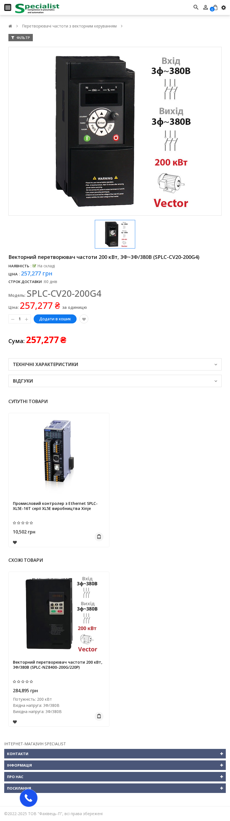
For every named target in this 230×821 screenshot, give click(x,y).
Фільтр (23, 37)
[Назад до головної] (10, 26)
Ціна (13, 274)
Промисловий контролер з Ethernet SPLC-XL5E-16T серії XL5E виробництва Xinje (55, 506)
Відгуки (23, 381)
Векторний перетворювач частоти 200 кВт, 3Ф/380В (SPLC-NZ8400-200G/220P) (57, 664)
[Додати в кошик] (99, 536)
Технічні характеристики (45, 364)
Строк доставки (25, 281)
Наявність (18, 265)
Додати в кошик (55, 318)
